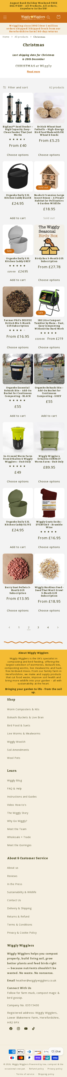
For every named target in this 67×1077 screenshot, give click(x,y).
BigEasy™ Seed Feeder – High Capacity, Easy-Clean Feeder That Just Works (18, 130)
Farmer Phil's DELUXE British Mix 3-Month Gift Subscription (18, 323)
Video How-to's (16, 804)
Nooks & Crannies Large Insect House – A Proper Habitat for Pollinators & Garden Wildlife (49, 199)
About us (12, 867)
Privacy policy (55, 1068)
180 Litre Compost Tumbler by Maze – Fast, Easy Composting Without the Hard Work (49, 324)
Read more (33, 71)
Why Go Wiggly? (17, 821)
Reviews (12, 876)
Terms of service (25, 1074)
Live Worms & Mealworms (23, 733)
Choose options (18, 154)
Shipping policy (46, 1074)
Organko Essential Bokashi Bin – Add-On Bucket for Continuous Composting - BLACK (18, 391)
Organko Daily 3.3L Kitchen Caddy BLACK (17, 196)
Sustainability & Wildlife (21, 892)
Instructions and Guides (22, 796)
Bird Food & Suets (18, 725)
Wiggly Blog (14, 780)
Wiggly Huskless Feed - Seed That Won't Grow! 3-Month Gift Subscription (49, 591)
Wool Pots (13, 758)
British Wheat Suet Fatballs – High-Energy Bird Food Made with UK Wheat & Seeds (49, 130)
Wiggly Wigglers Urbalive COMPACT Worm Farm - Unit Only (49, 459)
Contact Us (14, 900)
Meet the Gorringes (19, 845)
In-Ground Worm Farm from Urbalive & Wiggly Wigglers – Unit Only (18, 459)
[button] (7, 17)
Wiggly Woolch (16, 741)
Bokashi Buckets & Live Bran (25, 717)
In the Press (14, 884)
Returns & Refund (18, 916)
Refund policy (36, 1068)
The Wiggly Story (17, 813)
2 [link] (29, 627)
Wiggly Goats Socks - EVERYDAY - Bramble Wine (49, 525)
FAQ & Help (14, 788)
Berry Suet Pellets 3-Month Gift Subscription (18, 590)
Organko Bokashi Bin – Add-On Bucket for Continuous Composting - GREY (49, 391)
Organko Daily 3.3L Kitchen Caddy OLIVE (18, 523)
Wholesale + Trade (19, 837)
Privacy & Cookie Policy (22, 932)
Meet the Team (17, 829)
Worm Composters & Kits (23, 709)
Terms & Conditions (19, 924)
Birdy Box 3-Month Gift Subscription (49, 260)
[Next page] (58, 627)
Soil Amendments (18, 749)
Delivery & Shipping (19, 908)
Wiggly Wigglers (20, 1064)
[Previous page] (9, 627)
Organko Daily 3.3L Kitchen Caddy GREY (18, 260)
